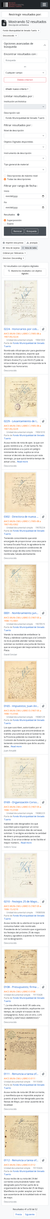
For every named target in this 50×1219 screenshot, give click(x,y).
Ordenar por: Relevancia (13, 253)
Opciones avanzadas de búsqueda (18, 45)
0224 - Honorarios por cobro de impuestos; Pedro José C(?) (21, 329)
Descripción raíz (12, 112)
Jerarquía (33, 242)
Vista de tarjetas (12, 248)
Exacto (10, 223)
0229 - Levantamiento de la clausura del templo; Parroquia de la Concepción (21, 421)
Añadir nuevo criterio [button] (16, 89)
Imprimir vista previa (14, 242)
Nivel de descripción (14, 130)
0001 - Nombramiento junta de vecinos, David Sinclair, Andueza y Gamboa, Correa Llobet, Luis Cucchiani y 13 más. (21, 613)
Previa (18, 1214)
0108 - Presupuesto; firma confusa (21, 987)
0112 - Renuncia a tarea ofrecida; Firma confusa (21, 1160)
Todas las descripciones (19, 179)
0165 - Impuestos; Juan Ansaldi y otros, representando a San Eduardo (21, 706)
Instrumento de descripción (17, 153)
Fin (5, 202)
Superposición (14, 220)
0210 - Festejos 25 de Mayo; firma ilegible (21, 901)
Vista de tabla (30, 248)
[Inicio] (14, 4)
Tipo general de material (16, 164)
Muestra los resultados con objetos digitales (26, 272)
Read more (22, 461)
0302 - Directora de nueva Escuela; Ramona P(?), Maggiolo (21, 516)
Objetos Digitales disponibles (18, 141)
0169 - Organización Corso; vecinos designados (21, 802)
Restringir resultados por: (25, 14)
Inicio (6, 191)
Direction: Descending (12, 258)
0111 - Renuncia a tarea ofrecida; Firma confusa (21, 1073)
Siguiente (30, 1214)
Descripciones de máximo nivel (22, 175)
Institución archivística (15, 101)
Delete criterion (25, 79)
